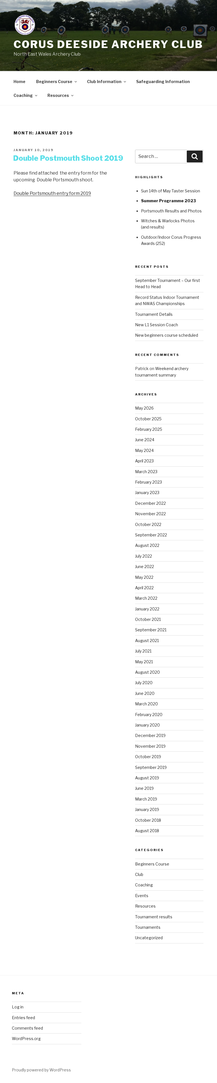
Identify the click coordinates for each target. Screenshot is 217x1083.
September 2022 (151, 534)
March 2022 (146, 598)
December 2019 (150, 735)
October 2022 (148, 524)
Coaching (23, 95)
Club (139, 874)
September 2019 (151, 767)
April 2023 (144, 460)
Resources (58, 95)
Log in (17, 1006)
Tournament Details (154, 314)
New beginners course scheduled (166, 335)
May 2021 (144, 661)
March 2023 (146, 471)
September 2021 (150, 629)
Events (141, 895)
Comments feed (27, 1028)
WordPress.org (26, 1038)
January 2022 (147, 608)
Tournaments (147, 927)
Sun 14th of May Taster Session (170, 190)
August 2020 (147, 672)
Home (19, 81)
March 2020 (146, 703)
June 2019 (144, 788)
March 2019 (146, 799)
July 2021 (143, 651)
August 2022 (147, 545)
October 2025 (148, 418)
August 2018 (147, 830)
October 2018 (148, 820)
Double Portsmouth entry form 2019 (52, 193)
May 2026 (144, 408)
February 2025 (148, 429)
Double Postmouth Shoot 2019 (68, 158)
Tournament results (153, 916)
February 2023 (148, 482)
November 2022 (150, 513)
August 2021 (147, 640)
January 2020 (147, 725)
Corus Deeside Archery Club (108, 44)
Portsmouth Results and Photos (171, 210)
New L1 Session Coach (156, 324)
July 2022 (143, 556)
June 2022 (144, 566)
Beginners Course (54, 81)
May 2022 (144, 577)
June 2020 (145, 693)
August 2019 (147, 777)
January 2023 (147, 492)
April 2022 (144, 587)
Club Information (104, 81)
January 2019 (147, 809)
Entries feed (23, 1017)
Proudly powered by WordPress (41, 1069)
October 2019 (148, 756)
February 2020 (148, 714)
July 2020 (144, 682)
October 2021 (148, 619)
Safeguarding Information (163, 81)
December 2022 (150, 503)
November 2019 (150, 746)
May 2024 (144, 450)
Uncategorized (149, 937)
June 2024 (144, 439)
